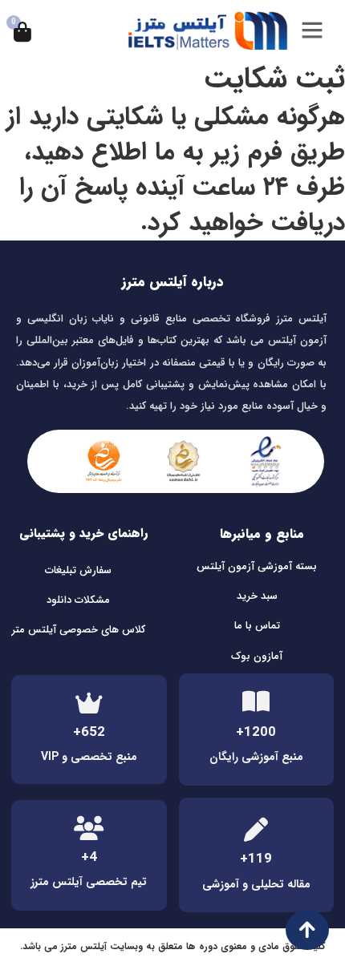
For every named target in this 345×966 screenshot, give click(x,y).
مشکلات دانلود (78, 600)
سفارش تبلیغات (78, 570)
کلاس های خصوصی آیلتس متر (78, 629)
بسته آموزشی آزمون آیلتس (257, 566)
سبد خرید (257, 596)
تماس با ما (257, 625)
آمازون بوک (256, 656)
